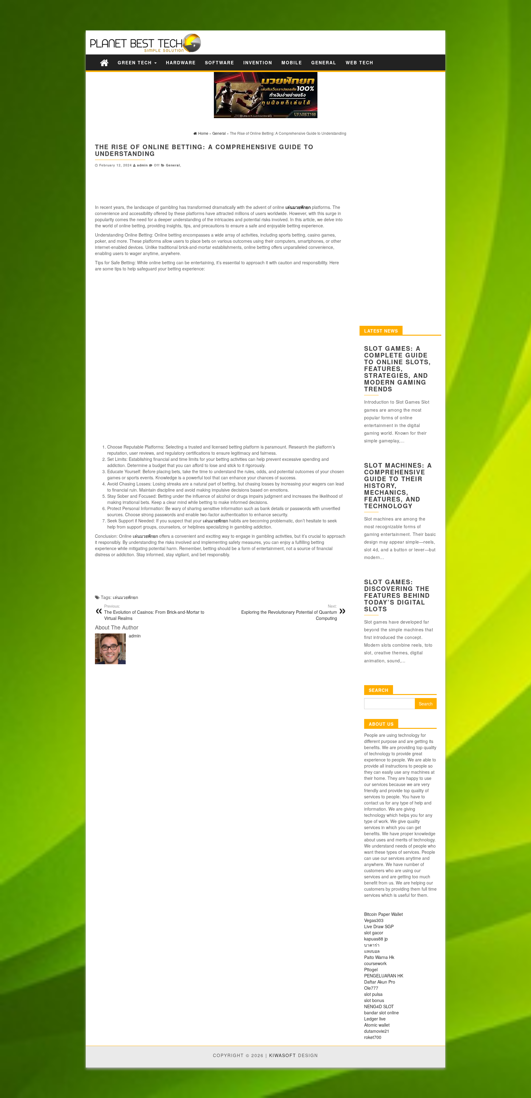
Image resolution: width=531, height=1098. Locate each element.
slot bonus (374, 1000)
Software (219, 62)
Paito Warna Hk (379, 957)
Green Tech (136, 62)
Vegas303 (374, 920)
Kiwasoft (282, 1055)
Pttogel (371, 969)
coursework (375, 963)
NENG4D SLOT (379, 1006)
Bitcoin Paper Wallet (383, 914)
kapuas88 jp (376, 939)
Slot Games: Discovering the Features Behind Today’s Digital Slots (397, 595)
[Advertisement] (107, 14)
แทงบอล (372, 951)
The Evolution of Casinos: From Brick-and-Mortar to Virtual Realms (154, 612)
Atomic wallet (377, 1025)
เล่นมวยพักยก (125, 597)
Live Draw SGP (379, 926)
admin (142, 165)
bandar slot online (381, 1012)
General (323, 62)
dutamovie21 (376, 1031)
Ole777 (371, 988)
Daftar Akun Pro (379, 982)
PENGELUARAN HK (383, 975)
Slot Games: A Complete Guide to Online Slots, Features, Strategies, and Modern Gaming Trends (397, 368)
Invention (257, 62)
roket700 (372, 1037)
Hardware (181, 62)
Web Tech (359, 62)
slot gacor (373, 932)
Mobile (291, 62)
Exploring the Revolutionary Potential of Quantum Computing (289, 612)
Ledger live (375, 1019)
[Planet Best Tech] (104, 62)
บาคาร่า (372, 945)
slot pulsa (373, 994)
